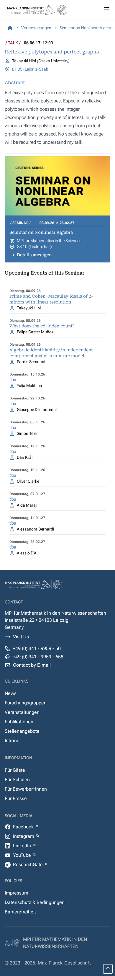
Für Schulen (17, 779)
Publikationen (19, 721)
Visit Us (21, 636)
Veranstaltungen (22, 712)
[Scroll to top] (108, 969)
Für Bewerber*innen (26, 789)
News (11, 693)
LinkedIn (22, 845)
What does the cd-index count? (42, 326)
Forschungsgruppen (26, 703)
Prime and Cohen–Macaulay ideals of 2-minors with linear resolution (51, 299)
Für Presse (16, 798)
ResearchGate (28, 864)
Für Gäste (15, 770)
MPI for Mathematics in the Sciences (49, 240)
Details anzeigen (34, 254)
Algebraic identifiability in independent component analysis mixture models (51, 352)
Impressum (16, 893)
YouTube (22, 855)
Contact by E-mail (32, 665)
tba (12, 379)
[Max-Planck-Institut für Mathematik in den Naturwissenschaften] (10, 28)
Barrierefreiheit (20, 912)
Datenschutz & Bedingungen (35, 902)
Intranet (13, 740)
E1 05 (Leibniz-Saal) (30, 69)
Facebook (24, 827)
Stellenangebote (22, 731)
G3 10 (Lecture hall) (34, 246)
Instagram (24, 836)
